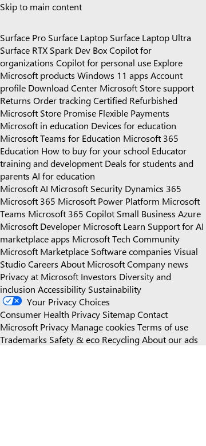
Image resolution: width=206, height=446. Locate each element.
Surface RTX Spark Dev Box (53, 49)
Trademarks (23, 339)
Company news (157, 263)
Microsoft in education (44, 125)
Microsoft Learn (114, 226)
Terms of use (162, 326)
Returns (15, 100)
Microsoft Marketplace (44, 251)
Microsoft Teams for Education (60, 138)
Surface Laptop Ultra (150, 37)
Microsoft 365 (28, 200)
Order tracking (62, 100)
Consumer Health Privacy (50, 314)
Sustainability (114, 288)
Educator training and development (93, 156)
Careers (43, 263)
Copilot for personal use (103, 62)
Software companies (131, 251)
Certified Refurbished (135, 100)
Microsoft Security (86, 188)
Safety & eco (74, 339)
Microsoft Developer (40, 226)
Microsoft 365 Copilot (71, 213)
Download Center (62, 87)
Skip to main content (41, 6)
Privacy (55, 326)
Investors (99, 276)
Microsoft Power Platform (109, 200)
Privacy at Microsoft (39, 276)
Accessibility (62, 288)
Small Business (146, 213)
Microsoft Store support (147, 87)
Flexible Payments (133, 112)
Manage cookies (103, 326)
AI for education (63, 175)
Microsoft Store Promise (48, 112)
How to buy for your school (95, 150)
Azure (189, 213)
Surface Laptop (78, 37)
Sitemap (118, 314)
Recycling (121, 339)
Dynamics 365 (153, 188)
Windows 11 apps (112, 75)
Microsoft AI (24, 188)
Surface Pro (23, 37)
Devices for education (133, 125)
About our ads (170, 339)
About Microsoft (93, 263)
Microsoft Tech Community (126, 238)
